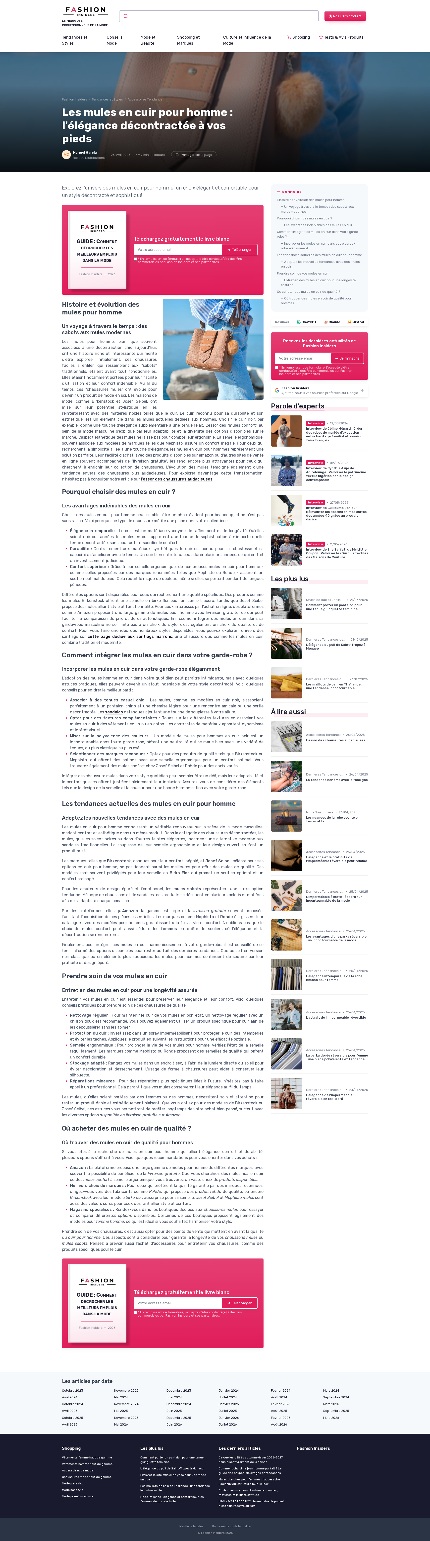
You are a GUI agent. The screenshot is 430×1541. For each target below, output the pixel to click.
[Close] (305, 733)
